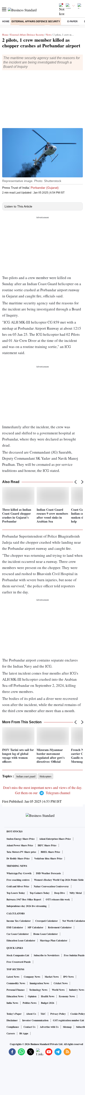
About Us (31, 1013)
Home (5, 21)
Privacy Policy (58, 1013)
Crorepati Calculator (46, 920)
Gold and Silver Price (18, 886)
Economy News (67, 996)
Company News (32, 976)
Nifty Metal (76, 893)
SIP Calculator (35, 927)
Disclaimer (12, 1020)
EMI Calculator (15, 927)
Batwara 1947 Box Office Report (24, 899)
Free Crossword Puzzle (19, 961)
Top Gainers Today (40, 893)
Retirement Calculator (60, 927)
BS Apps (23, 1033)
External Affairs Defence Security (36, 21)
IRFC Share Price (47, 845)
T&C (43, 1013)
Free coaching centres (18, 879)
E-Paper (72, 21)
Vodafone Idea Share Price (48, 858)
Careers (11, 1033)
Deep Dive (59, 893)
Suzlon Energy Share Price (21, 838)
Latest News (13, 976)
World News (58, 989)
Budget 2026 (47, 1002)
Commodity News (16, 983)
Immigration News (39, 983)
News (48, 34)
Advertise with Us (49, 1026)
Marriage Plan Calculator (53, 940)
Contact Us (29, 1026)
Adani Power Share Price (20, 845)
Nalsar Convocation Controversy (51, 886)
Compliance (13, 1026)
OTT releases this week (58, 899)
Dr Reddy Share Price (18, 858)
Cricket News (61, 983)
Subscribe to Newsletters (46, 955)
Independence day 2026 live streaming (27, 906)
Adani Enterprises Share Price (55, 838)
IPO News (68, 976)
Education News (15, 996)
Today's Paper (14, 1013)
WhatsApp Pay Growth (19, 873)
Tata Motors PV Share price (21, 851)
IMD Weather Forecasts (48, 873)
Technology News (38, 989)
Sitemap (67, 1026)
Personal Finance (16, 989)
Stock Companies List (18, 955)
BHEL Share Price (50, 851)
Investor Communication (35, 1020)
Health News (47, 996)
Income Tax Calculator (19, 920)
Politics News (29, 1002)
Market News (52, 976)
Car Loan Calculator (18, 934)
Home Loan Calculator (45, 934)
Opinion (32, 996)
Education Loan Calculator (21, 940)
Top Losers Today (16, 893)
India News (12, 1002)
